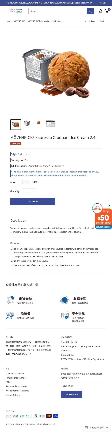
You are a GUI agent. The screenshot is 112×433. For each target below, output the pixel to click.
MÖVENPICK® (19, 21)
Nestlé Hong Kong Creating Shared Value (80, 346)
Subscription (71, 394)
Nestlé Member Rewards (17, 390)
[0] (106, 11)
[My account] (100, 10)
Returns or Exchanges (16, 377)
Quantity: (15, 191)
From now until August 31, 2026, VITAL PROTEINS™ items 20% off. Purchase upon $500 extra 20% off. (46, 2)
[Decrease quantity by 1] (24, 191)
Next (102, 21)
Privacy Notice (68, 354)
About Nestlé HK (69, 342)
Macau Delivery (13, 395)
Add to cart (32, 201)
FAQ (8, 382)
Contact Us (66, 350)
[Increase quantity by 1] (34, 191)
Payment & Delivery (15, 373)
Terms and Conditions (16, 386)
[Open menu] (4, 11)
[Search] (90, 11)
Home (8, 21)
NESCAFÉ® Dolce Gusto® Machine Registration (83, 359)
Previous (91, 21)
